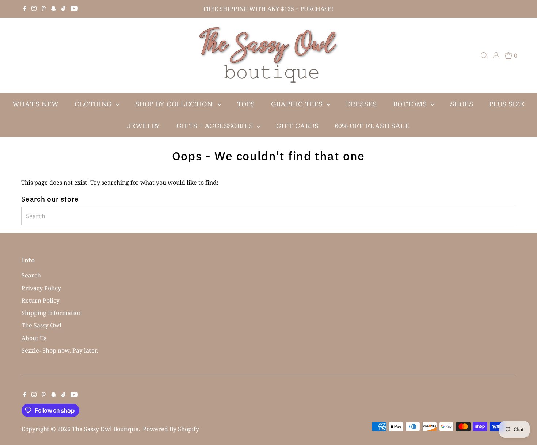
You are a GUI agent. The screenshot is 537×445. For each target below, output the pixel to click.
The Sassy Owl (41, 325)
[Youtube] (74, 9)
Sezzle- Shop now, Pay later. (60, 350)
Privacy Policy (41, 288)
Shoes (461, 104)
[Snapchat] (53, 9)
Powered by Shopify (171, 429)
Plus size (507, 104)
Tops (246, 104)
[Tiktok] (63, 9)
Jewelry (143, 126)
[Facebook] (25, 9)
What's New (35, 104)
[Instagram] (34, 9)
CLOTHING (94, 104)
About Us (34, 338)
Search (31, 275)
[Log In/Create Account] (496, 55)
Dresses (361, 104)
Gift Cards (297, 126)
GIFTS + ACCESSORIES (215, 126)
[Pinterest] (43, 9)
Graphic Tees (298, 104)
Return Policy (41, 300)
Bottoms (411, 104)
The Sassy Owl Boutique (105, 429)
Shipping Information (52, 313)
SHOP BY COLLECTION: (175, 104)
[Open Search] (484, 55)
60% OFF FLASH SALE (372, 126)
